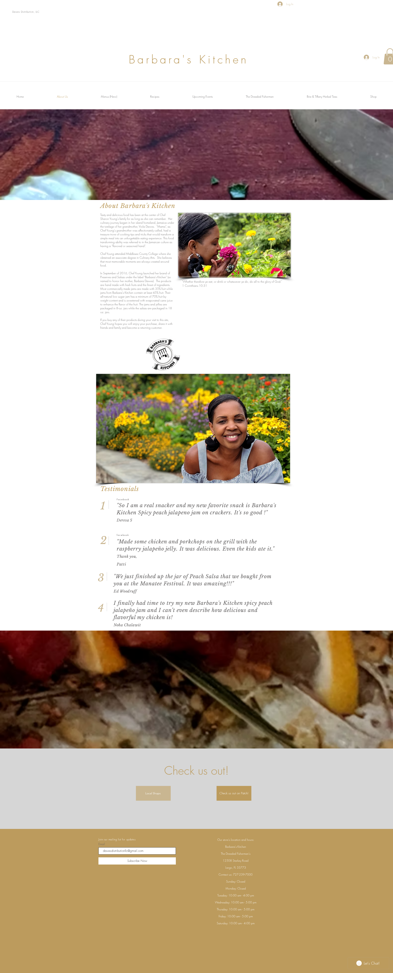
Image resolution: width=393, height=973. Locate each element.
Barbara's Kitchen (220, 603)
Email (101, 844)
